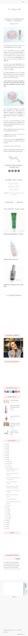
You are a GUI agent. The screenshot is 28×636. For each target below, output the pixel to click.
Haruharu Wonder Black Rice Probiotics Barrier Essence (15, 407)
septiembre (8, 467)
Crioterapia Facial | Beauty (11, 499)
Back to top (21, 634)
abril (7, 513)
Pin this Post (15, 189)
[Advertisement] (12, 543)
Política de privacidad (8, 568)
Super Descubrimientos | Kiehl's (14, 234)
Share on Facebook (14, 183)
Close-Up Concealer (15, 192)
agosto (7, 505)
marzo (7, 514)
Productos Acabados (14, 400)
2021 (6, 453)
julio (7, 507)
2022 (6, 451)
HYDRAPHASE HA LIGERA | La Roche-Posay (14, 432)
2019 (6, 457)
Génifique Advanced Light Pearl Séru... (14, 285)
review (15, 194)
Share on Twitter (15, 186)
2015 (6, 524)
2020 (6, 455)
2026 (6, 444)
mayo (7, 511)
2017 (6, 520)
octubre (7, 465)
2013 (6, 528)
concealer (22, 192)
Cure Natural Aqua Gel (11, 259)
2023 (6, 449)
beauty (9, 192)
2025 (6, 446)
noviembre (8, 463)
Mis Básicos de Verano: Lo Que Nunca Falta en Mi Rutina (15, 425)
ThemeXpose (14, 630)
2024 (6, 448)
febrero (7, 516)
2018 (6, 459)
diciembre (8, 461)
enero (7, 518)
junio (7, 509)
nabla (12, 194)
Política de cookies (16, 568)
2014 (6, 526)
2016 (6, 522)
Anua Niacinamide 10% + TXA (15, 417)
